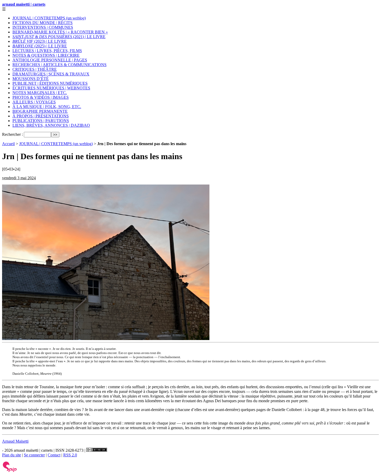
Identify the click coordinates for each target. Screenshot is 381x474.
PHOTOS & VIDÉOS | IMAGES (40, 97)
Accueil (8, 144)
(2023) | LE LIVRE (39, 41)
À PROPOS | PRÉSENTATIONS (40, 116)
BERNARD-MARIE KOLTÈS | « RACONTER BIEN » (60, 32)
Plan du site (11, 455)
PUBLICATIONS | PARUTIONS (40, 120)
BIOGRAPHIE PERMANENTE (40, 111)
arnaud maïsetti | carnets (23, 4)
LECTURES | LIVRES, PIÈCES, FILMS (47, 50)
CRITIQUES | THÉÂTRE (34, 69)
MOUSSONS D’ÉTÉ (30, 78)
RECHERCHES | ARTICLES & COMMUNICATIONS (59, 64)
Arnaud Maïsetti (15, 441)
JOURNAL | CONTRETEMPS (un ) (49, 18)
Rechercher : (12, 134)
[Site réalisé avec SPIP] (10, 471)
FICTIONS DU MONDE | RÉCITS (42, 22)
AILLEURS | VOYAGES (34, 102)
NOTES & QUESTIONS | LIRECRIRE (46, 55)
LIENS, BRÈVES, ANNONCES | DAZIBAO (51, 125)
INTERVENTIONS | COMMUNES (42, 27)
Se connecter (34, 455)
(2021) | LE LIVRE (58, 36)
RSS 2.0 (70, 455)
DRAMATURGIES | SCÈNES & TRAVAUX (50, 74)
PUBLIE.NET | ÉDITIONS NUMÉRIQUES (50, 83)
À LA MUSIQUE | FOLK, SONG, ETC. (46, 106)
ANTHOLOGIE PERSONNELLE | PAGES (49, 60)
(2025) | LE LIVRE (39, 46)
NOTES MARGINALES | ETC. (39, 92)
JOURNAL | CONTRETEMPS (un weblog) (56, 144)
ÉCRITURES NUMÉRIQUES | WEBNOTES (51, 88)
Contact (54, 455)
